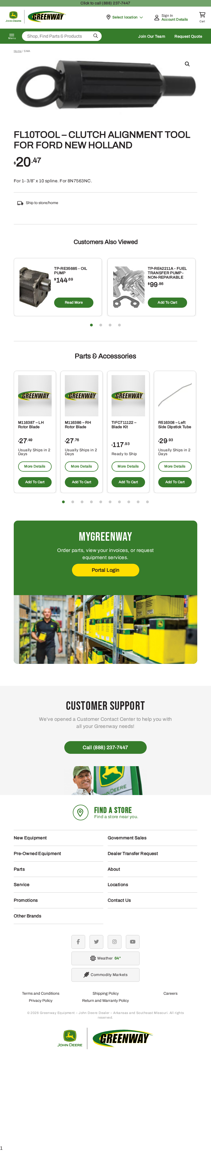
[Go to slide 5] (100, 502)
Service (21, 884)
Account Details (175, 19)
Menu (12, 38)
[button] (187, 64)
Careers (170, 993)
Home (18, 51)
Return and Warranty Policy (105, 1001)
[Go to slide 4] (119, 325)
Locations (118, 884)
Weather (108, 958)
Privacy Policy (40, 1001)
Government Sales (127, 837)
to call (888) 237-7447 (105, 3)
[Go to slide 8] (128, 502)
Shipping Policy (106, 993)
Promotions (26, 900)
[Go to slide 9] (138, 502)
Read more (74, 302)
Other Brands (27, 916)
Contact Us (119, 900)
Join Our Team (151, 36)
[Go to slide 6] (110, 502)
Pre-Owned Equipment (37, 853)
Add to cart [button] (167, 302)
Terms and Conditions (40, 993)
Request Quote (188, 36)
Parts (19, 869)
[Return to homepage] (35, 22)
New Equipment (30, 837)
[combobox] (62, 36)
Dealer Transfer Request (133, 853)
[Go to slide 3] (110, 325)
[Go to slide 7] (119, 502)
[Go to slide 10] (147, 502)
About (114, 869)
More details (34, 466)
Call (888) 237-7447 (105, 747)
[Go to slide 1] (91, 325)
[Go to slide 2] (100, 325)
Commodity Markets (109, 975)
